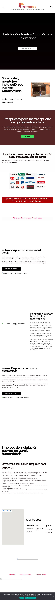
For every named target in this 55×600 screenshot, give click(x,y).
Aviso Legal (12, 574)
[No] (53, 596)
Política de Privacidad (25, 574)
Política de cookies (41, 574)
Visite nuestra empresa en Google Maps (27, 218)
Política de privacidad (31, 597)
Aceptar (22, 597)
